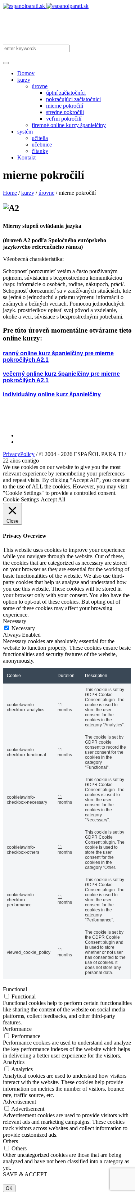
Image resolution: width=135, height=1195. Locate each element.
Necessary (23, 628)
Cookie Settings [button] (21, 499)
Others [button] (10, 1141)
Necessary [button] (14, 621)
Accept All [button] (53, 499)
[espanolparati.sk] (46, 6)
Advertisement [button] (19, 1102)
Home (10, 193)
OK (9, 1188)
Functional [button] (15, 989)
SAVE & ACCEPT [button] (25, 1174)
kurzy (27, 193)
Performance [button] (17, 1029)
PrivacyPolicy (19, 454)
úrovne (46, 193)
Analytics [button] (13, 1062)
